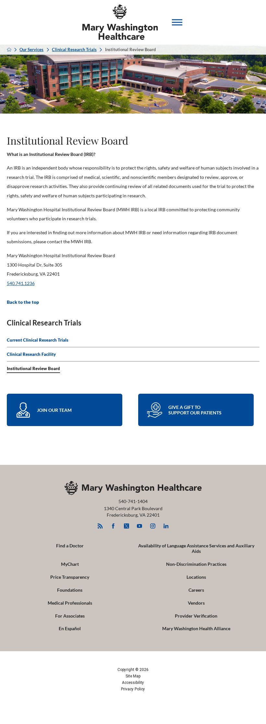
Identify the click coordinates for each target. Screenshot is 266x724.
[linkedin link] (166, 526)
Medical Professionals (70, 603)
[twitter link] (126, 526)
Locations (196, 577)
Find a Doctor (70, 545)
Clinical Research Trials (74, 50)
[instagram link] (153, 526)
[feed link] (100, 526)
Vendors (196, 603)
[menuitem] (133, 340)
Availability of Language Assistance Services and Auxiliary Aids (196, 548)
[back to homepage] (9, 49)
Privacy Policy (133, 689)
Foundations (69, 590)
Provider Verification (196, 616)
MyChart (70, 564)
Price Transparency (69, 577)
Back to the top (23, 302)
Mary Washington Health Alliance (196, 628)
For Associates (70, 616)
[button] (177, 22)
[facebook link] (113, 526)
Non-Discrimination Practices (196, 564)
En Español (70, 628)
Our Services (31, 50)
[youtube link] (140, 526)
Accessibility (133, 682)
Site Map (133, 676)
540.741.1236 (21, 283)
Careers (196, 590)
